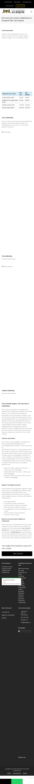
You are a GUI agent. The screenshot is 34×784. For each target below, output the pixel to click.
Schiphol (20, 589)
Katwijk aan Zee (22, 572)
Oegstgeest (21, 583)
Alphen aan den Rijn (23, 568)
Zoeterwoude (22, 602)
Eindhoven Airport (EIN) (8, 105)
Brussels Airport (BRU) (8, 107)
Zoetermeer (21, 600)
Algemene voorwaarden (8, 615)
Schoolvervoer (5, 572)
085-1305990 (26, 528)
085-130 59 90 (20, 5)
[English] (31, 6)
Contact (9, 773)
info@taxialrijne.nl (16, 532)
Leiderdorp (21, 576)
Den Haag (21, 570)
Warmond (21, 597)
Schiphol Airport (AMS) (8, 97)
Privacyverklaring (17, 773)
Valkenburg (21, 593)
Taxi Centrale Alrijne (15, 769)
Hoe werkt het (5, 612)
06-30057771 (5, 530)
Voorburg (20, 595)
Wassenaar (21, 598)
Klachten (4, 618)
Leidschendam (22, 578)
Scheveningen (22, 587)
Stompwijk (21, 591)
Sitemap (25, 773)
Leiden (20, 574)
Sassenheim (21, 585)
